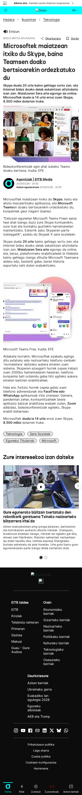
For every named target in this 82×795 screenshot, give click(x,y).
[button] (78, 486)
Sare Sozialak (40, 434)
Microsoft (49, 441)
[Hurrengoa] (73, 3)
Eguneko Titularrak (20, 441)
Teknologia (14, 434)
